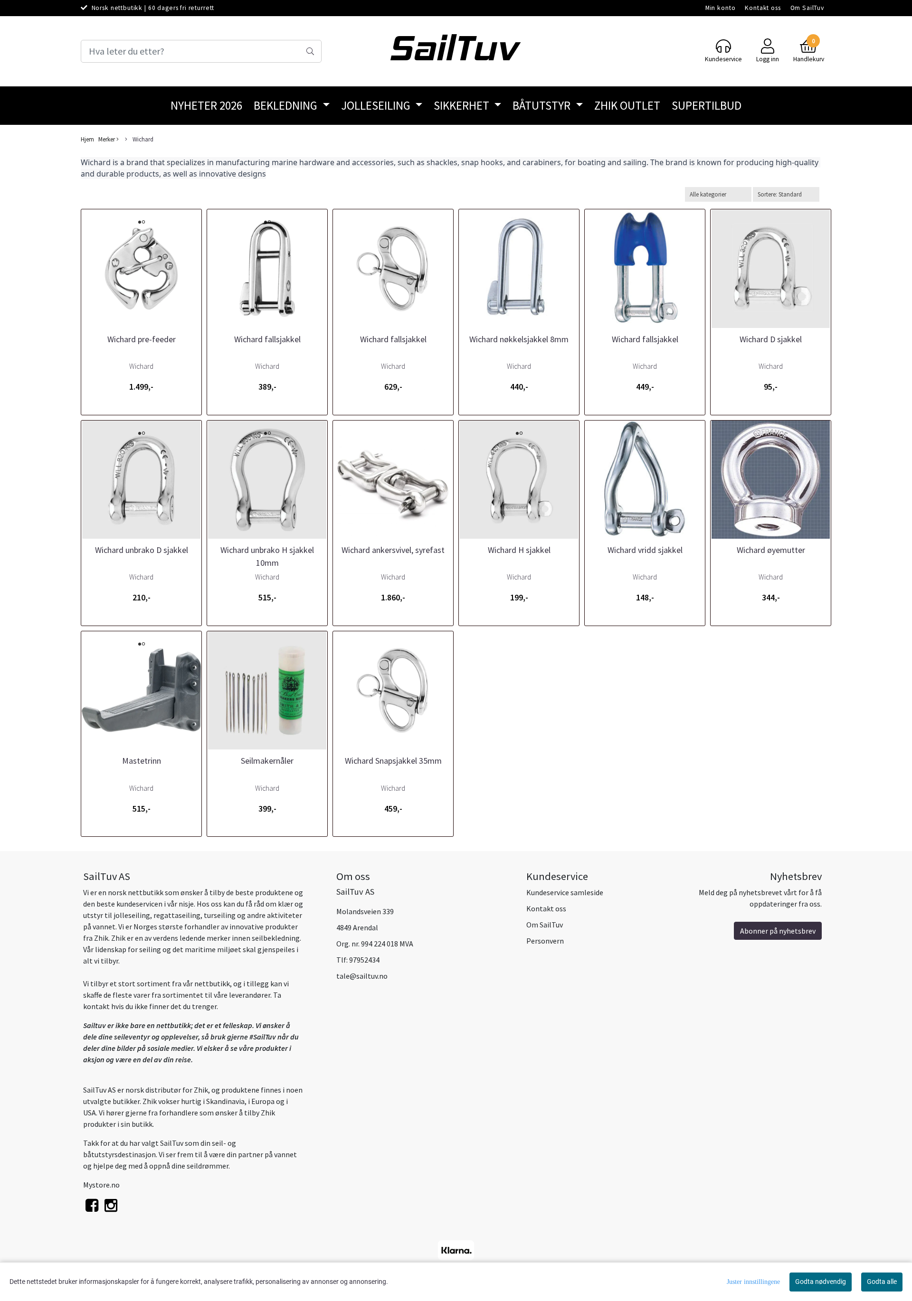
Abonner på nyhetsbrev (778, 931)
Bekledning (287, 105)
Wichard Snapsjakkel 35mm (393, 760)
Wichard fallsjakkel (267, 339)
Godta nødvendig (820, 1281)
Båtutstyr (543, 105)
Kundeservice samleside (564, 892)
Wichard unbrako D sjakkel (141, 549)
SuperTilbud (706, 105)
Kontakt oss (762, 8)
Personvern (545, 940)
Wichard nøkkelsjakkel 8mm (519, 339)
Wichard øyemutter (771, 549)
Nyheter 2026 (206, 105)
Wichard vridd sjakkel (645, 549)
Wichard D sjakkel (771, 339)
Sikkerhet (463, 105)
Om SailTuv (807, 8)
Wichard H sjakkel (519, 549)
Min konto (720, 8)
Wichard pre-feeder (141, 339)
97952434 (364, 959)
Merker (107, 139)
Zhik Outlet (627, 105)
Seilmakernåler (267, 760)
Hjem (87, 139)
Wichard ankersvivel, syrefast (393, 549)
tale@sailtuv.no (362, 976)
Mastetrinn (141, 760)
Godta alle (882, 1281)
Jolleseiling (377, 105)
